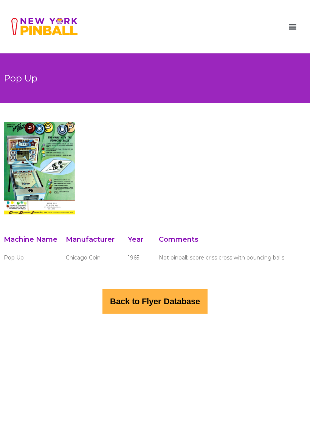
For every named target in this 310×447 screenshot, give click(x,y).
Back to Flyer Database (155, 301)
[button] (292, 26)
